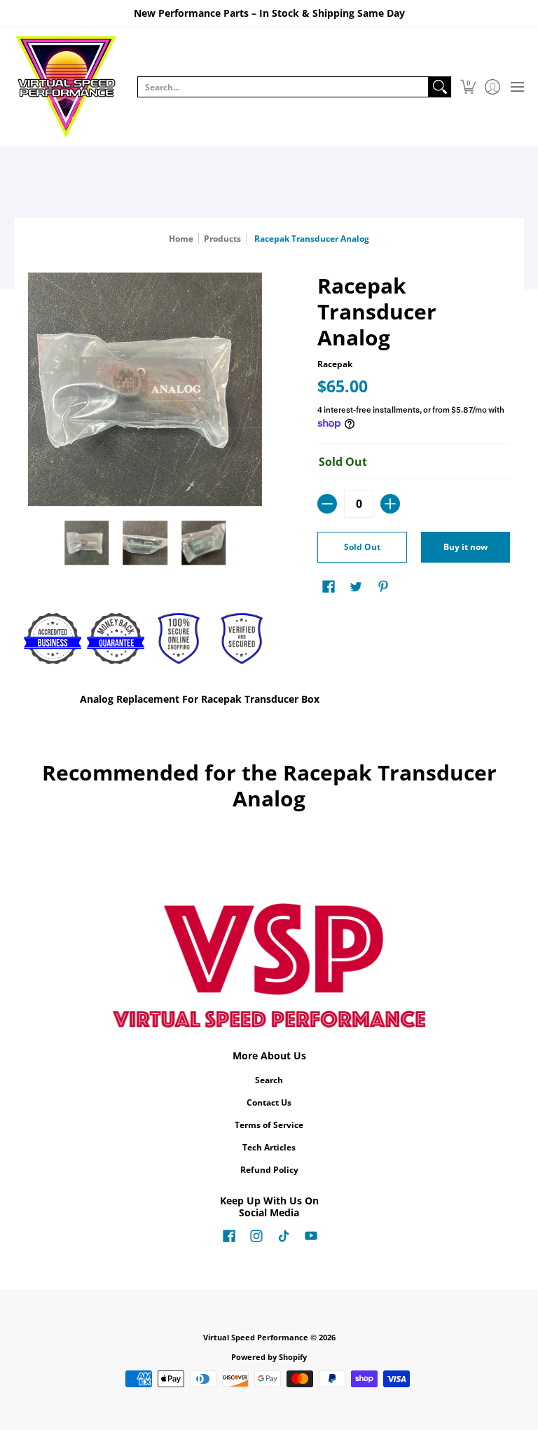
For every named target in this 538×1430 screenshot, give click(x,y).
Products (222, 239)
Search (269, 1080)
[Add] (390, 504)
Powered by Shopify (269, 1357)
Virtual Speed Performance (255, 1337)
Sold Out (362, 547)
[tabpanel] (269, 701)
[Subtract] (327, 504)
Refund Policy (269, 1170)
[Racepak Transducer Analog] (86, 543)
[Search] (440, 86)
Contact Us (269, 1102)
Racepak (334, 364)
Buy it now (465, 547)
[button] (467, 86)
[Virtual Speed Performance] (66, 86)
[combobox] (283, 86)
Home (181, 239)
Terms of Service (269, 1125)
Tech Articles (269, 1147)
